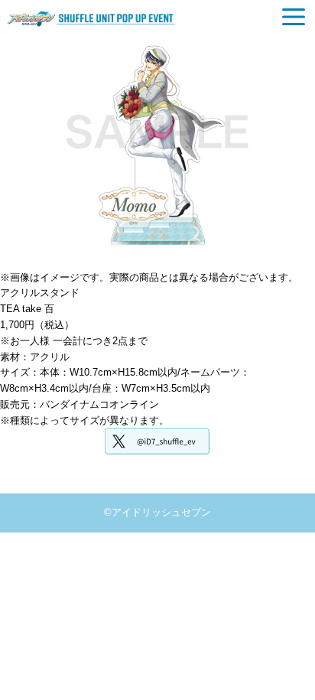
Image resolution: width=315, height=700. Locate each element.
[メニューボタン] (293, 17)
